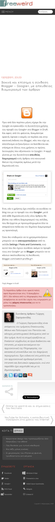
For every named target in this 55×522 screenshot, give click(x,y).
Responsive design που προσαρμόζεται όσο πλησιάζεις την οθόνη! (27, 440)
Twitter (6, 478)
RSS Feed (8, 489)
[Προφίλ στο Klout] (30, 376)
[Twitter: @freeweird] (11, 376)
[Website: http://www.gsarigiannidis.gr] (6, 376)
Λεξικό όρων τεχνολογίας (35, 484)
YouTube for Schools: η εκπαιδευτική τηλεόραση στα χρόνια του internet (27, 418)
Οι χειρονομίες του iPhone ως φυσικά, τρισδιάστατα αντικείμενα (24, 454)
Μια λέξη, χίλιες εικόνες (17, 449)
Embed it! (29, 494)
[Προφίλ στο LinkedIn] (20, 376)
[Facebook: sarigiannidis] (15, 376)
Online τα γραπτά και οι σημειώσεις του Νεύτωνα (28, 407)
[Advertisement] (27, 47)
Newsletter (8, 494)
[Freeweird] (20, 3)
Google (5, 125)
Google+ (38, 151)
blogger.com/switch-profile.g (16, 258)
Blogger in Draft (13, 283)
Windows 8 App (32, 473)
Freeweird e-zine (32, 478)
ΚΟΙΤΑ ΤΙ (12, 430)
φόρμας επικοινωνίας (22, 302)
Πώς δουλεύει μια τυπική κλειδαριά (23, 445)
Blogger (28, 140)
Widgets (29, 489)
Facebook (8, 473)
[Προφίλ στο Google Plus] (25, 376)
